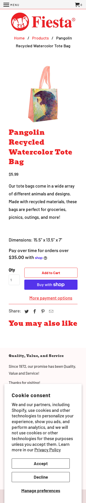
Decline (41, 477)
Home (19, 37)
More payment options (50, 298)
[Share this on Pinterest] (42, 311)
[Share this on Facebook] (34, 311)
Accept (41, 463)
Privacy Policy (47, 449)
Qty (12, 269)
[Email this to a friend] (50, 311)
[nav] (11, 4)
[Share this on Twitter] (26, 311)
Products (40, 37)
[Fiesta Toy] (43, 22)
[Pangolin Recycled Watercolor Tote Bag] (43, 94)
